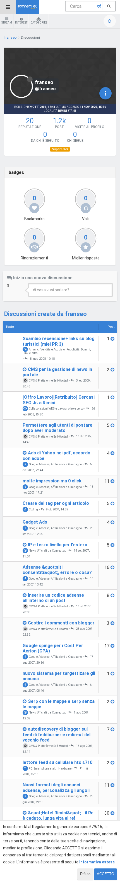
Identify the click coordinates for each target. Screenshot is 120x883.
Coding (33, 509)
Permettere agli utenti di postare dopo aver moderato (57, 427)
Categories (38, 22)
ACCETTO (105, 874)
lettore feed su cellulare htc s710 (57, 762)
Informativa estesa (97, 862)
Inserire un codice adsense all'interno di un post (53, 597)
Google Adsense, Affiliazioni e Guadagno (55, 464)
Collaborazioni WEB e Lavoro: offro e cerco (55, 408)
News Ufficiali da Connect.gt (47, 550)
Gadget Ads (35, 522)
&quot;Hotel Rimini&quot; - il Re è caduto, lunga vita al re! (58, 815)
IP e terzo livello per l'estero (57, 544)
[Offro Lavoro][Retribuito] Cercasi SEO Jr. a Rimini (59, 399)
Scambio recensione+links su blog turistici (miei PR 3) (59, 341)
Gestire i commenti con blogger (61, 623)
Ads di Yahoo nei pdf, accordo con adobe (56, 455)
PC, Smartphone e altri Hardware (49, 768)
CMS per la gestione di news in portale (57, 372)
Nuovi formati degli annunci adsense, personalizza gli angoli (56, 787)
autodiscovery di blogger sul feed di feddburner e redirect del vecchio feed (56, 734)
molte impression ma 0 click (52, 481)
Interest (21, 22)
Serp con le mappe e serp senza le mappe (59, 704)
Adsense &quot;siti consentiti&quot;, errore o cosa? (57, 569)
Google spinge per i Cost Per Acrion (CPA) (53, 648)
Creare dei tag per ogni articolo (56, 503)
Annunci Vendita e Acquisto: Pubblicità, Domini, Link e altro (57, 351)
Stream (6, 22)
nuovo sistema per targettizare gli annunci (59, 676)
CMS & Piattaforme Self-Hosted (48, 380)
